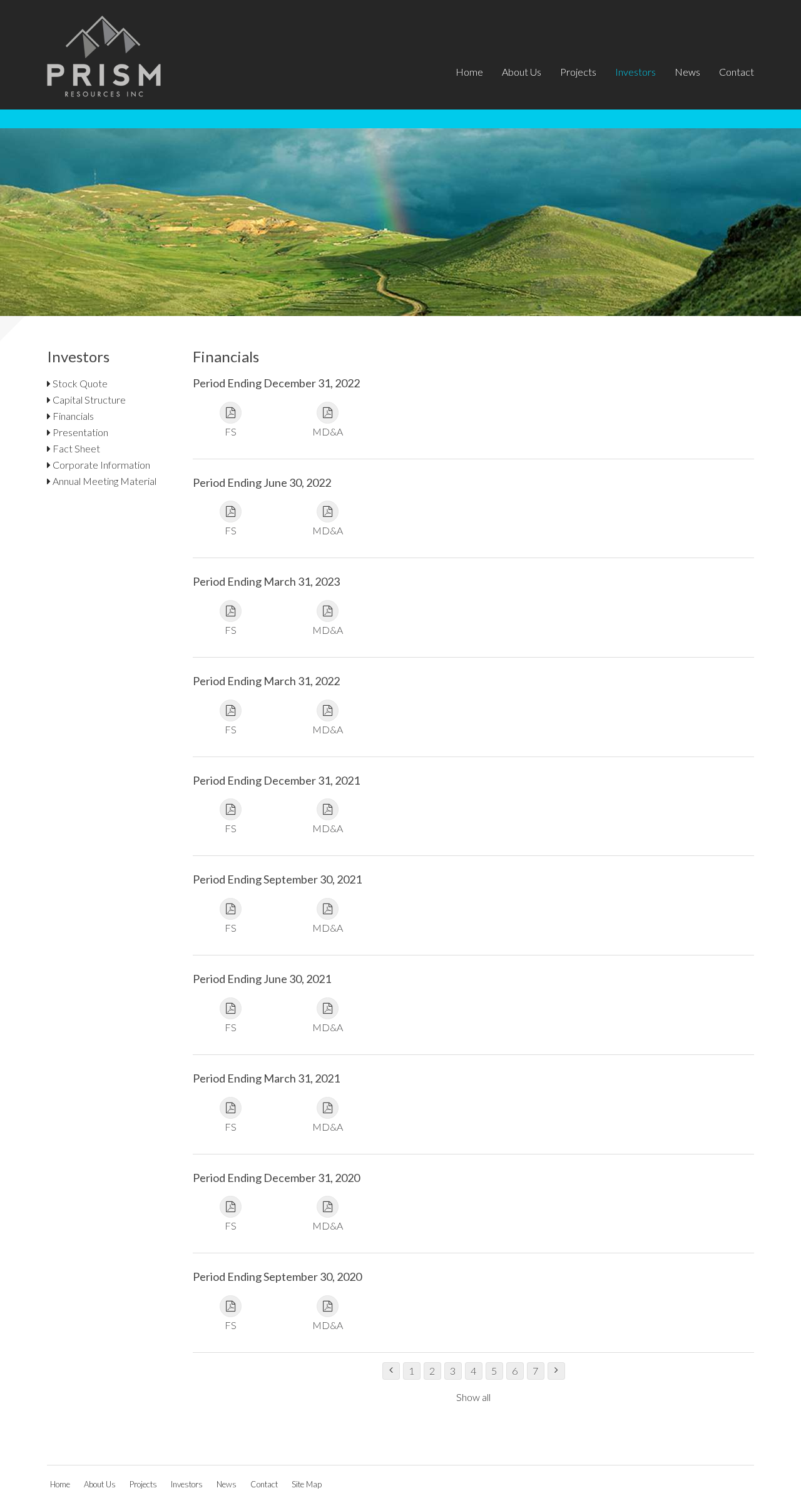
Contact (736, 72)
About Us (521, 72)
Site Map (307, 1484)
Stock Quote (79, 383)
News (687, 72)
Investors (635, 72)
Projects (578, 72)
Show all (473, 1397)
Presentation (79, 432)
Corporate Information (100, 465)
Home (469, 72)
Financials (72, 416)
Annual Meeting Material (103, 481)
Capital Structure (88, 399)
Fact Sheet (75, 448)
